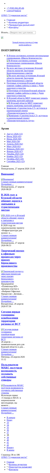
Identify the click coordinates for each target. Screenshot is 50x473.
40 (8, 440)
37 (8, 432)
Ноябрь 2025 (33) (15, 156)
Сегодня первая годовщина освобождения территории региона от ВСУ (11, 317)
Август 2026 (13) (15, 134)
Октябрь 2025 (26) (15, 159)
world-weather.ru (25, 45)
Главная (11, 20)
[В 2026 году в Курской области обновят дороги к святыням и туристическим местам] (13, 223)
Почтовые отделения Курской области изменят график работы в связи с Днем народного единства (25, 85)
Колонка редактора (19, 22)
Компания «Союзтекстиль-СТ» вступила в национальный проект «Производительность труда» (27, 110)
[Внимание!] (7, 179)
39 (8, 437)
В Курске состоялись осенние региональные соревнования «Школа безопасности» (28, 56)
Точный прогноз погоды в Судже (25, 42)
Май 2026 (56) (13, 141)
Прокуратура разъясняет (22, 25)
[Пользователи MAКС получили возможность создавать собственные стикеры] (13, 393)
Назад (9, 420)
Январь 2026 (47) (15, 151)
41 (8, 442)
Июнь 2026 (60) (14, 139)
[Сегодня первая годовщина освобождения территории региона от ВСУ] (13, 339)
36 (8, 430)
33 (8, 422)
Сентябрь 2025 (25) (16, 161)
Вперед (10, 447)
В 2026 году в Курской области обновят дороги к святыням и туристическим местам (11, 202)
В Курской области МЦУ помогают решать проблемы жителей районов (27, 99)
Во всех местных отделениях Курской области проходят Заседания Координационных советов (25, 70)
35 (8, 427)
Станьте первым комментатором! (16, 182)
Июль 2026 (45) (14, 136)
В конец (10, 450)
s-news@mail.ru (14, 10)
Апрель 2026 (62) (15, 144)
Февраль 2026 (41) (15, 149)
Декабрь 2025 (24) (15, 154)
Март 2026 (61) (14, 146)
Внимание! (7, 174)
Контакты (13, 27)
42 (8, 445)
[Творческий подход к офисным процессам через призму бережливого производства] (13, 281)
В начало (11, 417)
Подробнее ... (7, 184)
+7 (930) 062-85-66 (15, 8)
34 (8, 425)
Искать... (5, 32)
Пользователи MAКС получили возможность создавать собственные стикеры (11, 372)
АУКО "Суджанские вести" (14, 15)
